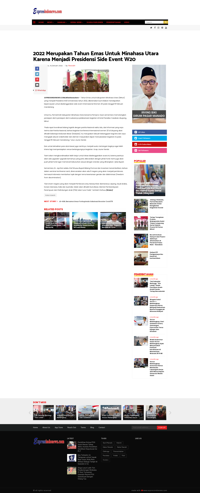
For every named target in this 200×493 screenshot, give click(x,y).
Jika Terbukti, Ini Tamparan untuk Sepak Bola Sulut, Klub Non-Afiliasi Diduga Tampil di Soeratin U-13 (87, 460)
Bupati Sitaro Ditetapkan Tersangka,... (152, 415)
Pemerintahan (113, 22)
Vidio (126, 22)
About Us (46, 427)
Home (41, 22)
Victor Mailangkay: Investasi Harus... (131, 416)
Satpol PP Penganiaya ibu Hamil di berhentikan (156, 255)
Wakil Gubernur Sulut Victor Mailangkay (111, 416)
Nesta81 (71, 65)
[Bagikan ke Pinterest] (37, 80)
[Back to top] (194, 487)
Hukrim (119, 443)
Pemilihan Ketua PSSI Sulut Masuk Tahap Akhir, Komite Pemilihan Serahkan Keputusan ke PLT (87, 447)
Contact (102, 427)
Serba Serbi (76, 22)
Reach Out (71, 427)
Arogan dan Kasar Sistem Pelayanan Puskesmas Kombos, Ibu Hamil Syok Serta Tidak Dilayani (149, 188)
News (49, 22)
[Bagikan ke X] (37, 74)
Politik (115, 455)
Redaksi (105, 460)
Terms (83, 427)
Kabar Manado (108, 447)
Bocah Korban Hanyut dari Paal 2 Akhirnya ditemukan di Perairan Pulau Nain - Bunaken (157, 240)
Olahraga (106, 451)
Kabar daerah (50, 195)
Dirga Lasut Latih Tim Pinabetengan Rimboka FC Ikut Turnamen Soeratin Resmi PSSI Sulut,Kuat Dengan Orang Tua (87, 473)
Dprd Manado (107, 443)
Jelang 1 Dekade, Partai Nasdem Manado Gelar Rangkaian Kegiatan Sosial (157, 204)
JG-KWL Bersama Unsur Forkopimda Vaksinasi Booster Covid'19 (86, 201)
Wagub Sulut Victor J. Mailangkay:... (66, 416)
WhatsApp (41, 90)
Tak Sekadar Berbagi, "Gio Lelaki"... (43, 416)
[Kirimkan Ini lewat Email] (37, 85)
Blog (92, 427)
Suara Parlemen (95, 22)
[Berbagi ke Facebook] (37, 69)
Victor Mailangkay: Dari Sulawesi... (87, 416)
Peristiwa (106, 455)
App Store (59, 427)
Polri (123, 455)
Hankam (61, 22)
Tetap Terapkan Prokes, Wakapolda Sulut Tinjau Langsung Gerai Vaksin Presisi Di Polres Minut (157, 223)
